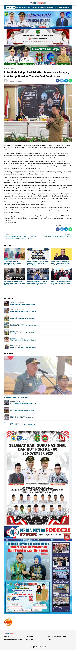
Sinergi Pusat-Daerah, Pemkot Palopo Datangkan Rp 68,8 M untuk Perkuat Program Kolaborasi (37, 263)
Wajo (11, 345)
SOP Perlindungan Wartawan (57, 636)
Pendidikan (13, 401)
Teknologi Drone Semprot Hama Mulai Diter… (23, 333)
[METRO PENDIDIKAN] (38, 2)
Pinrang (12, 331)
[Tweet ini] (62, 81)
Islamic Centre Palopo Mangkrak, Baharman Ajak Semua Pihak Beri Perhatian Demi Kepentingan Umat (60, 263)
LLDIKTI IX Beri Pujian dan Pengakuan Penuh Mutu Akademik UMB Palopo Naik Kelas (61, 283)
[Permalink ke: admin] (6, 80)
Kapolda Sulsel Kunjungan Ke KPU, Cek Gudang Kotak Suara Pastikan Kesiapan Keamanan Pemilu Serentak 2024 (20, 236)
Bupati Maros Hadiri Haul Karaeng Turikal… (22, 318)
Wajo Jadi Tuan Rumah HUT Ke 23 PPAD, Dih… (23, 425)
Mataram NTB (13, 409)
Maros (12, 317)
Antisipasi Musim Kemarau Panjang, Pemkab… (17, 397)
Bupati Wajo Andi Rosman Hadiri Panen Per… (23, 347)
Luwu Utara (13, 324)
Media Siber (29, 639)
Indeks (50, 639)
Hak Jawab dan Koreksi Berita (13, 639)
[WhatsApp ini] (70, 81)
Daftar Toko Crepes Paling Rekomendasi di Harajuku (58, 235)
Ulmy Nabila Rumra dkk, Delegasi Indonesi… (23, 340)
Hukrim (12, 416)
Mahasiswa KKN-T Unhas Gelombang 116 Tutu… (24, 403)
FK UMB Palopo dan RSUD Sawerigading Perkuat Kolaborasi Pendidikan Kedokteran (13, 263)
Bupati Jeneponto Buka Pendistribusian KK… (23, 304)
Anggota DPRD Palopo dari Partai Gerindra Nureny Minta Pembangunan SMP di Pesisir (14, 283)
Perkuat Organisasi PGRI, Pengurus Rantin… (23, 410)
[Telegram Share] (66, 81)
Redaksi (6, 636)
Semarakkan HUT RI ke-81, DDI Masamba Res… (24, 326)
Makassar (12, 338)
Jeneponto (13, 302)
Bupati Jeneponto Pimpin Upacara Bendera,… (23, 311)
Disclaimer (29, 636)
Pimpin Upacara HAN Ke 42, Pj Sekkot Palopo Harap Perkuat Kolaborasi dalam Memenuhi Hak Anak (37, 283)
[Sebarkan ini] (58, 81)
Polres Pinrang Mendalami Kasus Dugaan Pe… (23, 418)
